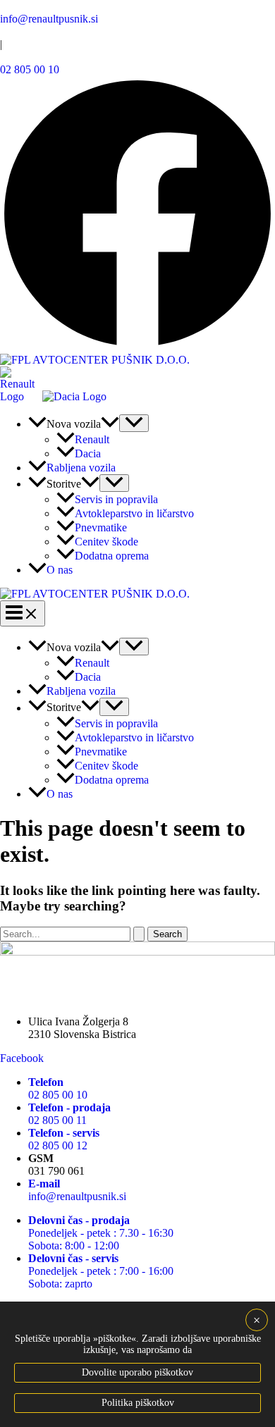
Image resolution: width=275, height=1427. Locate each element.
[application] (110, 424)
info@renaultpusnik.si (49, 19)
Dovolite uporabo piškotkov (137, 1372)
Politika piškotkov (138, 1402)
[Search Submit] (139, 934)
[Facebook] (137, 347)
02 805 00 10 (29, 69)
